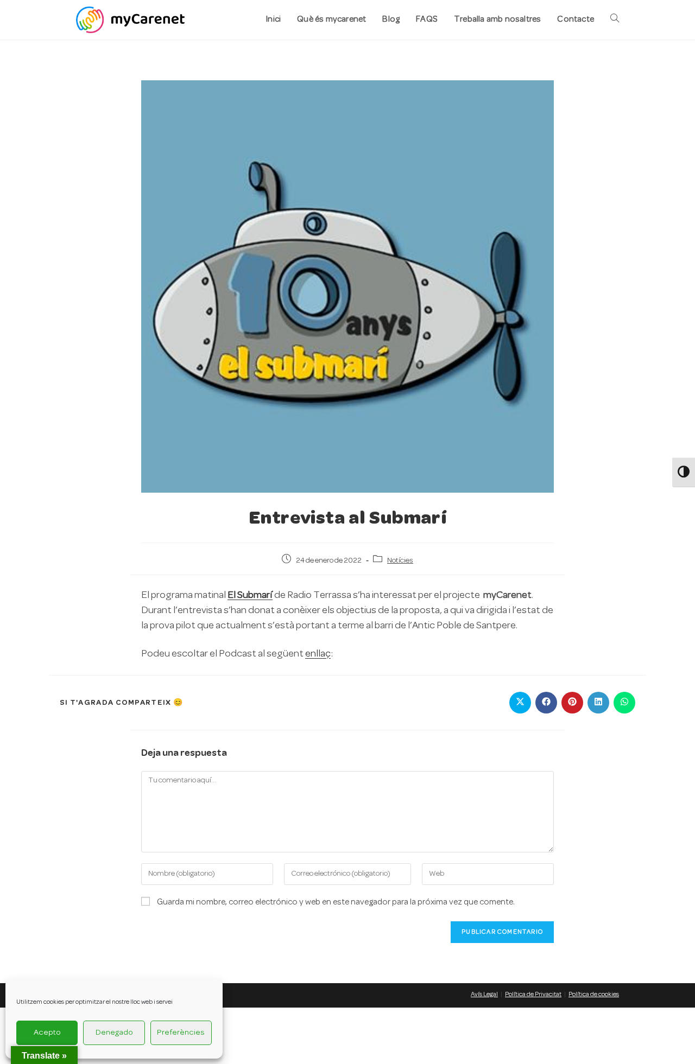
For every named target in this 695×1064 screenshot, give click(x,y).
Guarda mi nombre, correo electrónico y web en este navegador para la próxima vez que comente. (336, 902)
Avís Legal (484, 994)
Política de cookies (593, 994)
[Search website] (614, 20)
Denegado (114, 1032)
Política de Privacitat (533, 994)
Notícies (400, 560)
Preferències (181, 1032)
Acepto (47, 1032)
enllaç (318, 654)
